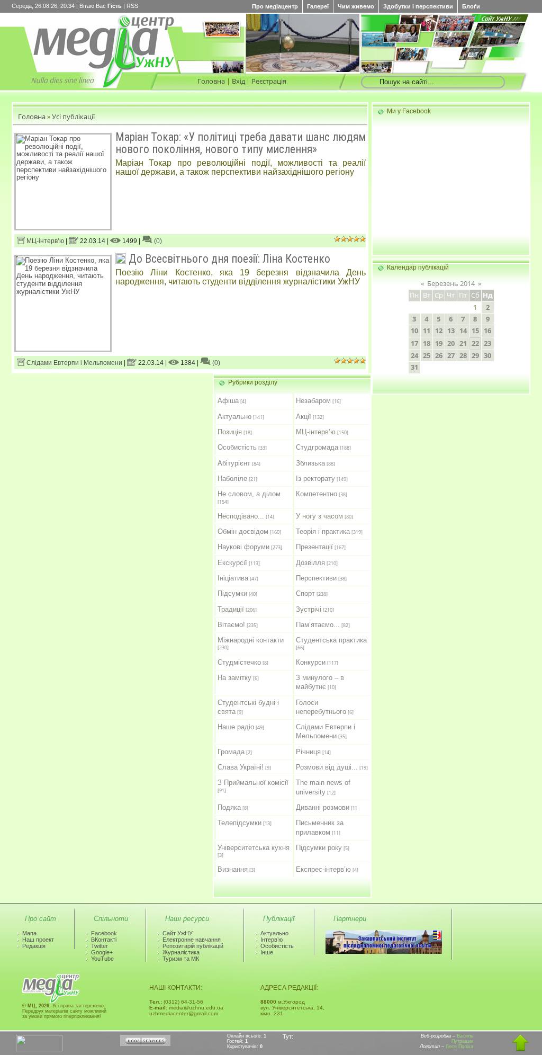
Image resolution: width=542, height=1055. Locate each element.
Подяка (229, 807)
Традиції (231, 609)
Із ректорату (315, 478)
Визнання (233, 869)
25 (426, 355)
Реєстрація (268, 81)
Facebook (104, 933)
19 (438, 343)
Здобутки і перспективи (418, 6)
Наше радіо (236, 727)
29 (475, 355)
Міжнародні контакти (251, 640)
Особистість (237, 447)
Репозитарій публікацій (192, 946)
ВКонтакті (103, 939)
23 (487, 343)
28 (463, 355)
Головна (211, 81)
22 (475, 343)
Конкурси (311, 662)
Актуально (234, 417)
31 (414, 367)
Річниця (308, 752)
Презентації (314, 547)
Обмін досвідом (243, 531)
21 (463, 343)
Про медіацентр (275, 6)
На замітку (234, 678)
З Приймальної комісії (253, 782)
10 (414, 330)
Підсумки (232, 593)
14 (463, 330)
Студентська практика (331, 640)
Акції (303, 417)
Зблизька (310, 463)
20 (451, 343)
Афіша (228, 401)
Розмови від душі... (327, 767)
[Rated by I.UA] (39, 1049)
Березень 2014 (451, 283)
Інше (266, 952)
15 (475, 330)
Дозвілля (310, 563)
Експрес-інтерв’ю (323, 869)
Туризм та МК (180, 958)
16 (487, 330)
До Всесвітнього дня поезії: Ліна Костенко (229, 258)
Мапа (29, 933)
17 (414, 343)
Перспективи (316, 578)
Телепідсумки (239, 823)
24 (414, 355)
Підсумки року (319, 848)
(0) (157, 241)
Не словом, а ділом (249, 494)
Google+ (102, 952)
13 (451, 330)
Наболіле (232, 478)
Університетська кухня (254, 848)
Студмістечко (239, 662)
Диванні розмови (322, 807)
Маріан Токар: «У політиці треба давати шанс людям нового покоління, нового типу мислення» (240, 143)
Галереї (318, 6)
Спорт (305, 593)
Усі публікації (73, 116)
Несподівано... (241, 516)
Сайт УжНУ (177, 933)
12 (438, 330)
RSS (132, 6)
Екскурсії (232, 563)
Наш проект (38, 939)
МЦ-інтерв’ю (44, 241)
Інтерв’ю (271, 939)
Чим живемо (356, 6)
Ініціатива (233, 578)
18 (426, 343)
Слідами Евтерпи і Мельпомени (73, 362)
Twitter (99, 946)
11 (426, 330)
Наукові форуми (243, 547)
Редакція (34, 946)
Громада (231, 752)
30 (487, 355)
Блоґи (471, 6)
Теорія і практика (323, 531)
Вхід (238, 81)
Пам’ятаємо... (318, 625)
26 (438, 355)
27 (451, 355)
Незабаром (313, 401)
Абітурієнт (234, 463)
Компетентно (316, 494)
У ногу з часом (319, 516)
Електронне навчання (191, 939)
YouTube (102, 958)
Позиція (230, 432)
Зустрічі (308, 609)
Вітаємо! (231, 625)
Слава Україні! (241, 767)
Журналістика (181, 952)
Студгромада (317, 447)
